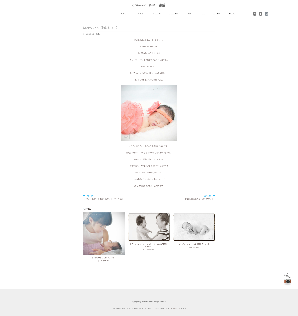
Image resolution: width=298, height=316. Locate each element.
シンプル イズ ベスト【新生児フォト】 (194, 244)
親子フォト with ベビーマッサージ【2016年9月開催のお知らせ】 (149, 245)
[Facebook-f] (260, 14)
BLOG (232, 14)
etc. (189, 14)
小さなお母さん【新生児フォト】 (104, 257)
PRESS (202, 14)
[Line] (266, 14)
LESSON (157, 14)
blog (99, 34)
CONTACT (217, 14)
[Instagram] (254, 14)
